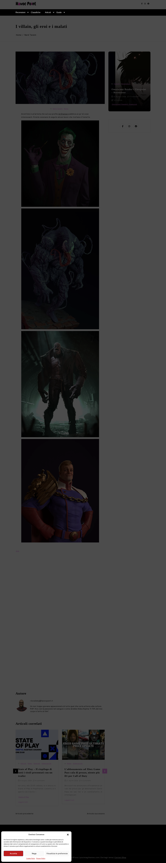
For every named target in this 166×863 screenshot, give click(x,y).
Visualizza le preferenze (57, 853)
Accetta (13, 853)
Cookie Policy (30, 858)
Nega (34, 853)
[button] (68, 834)
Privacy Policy (40, 858)
